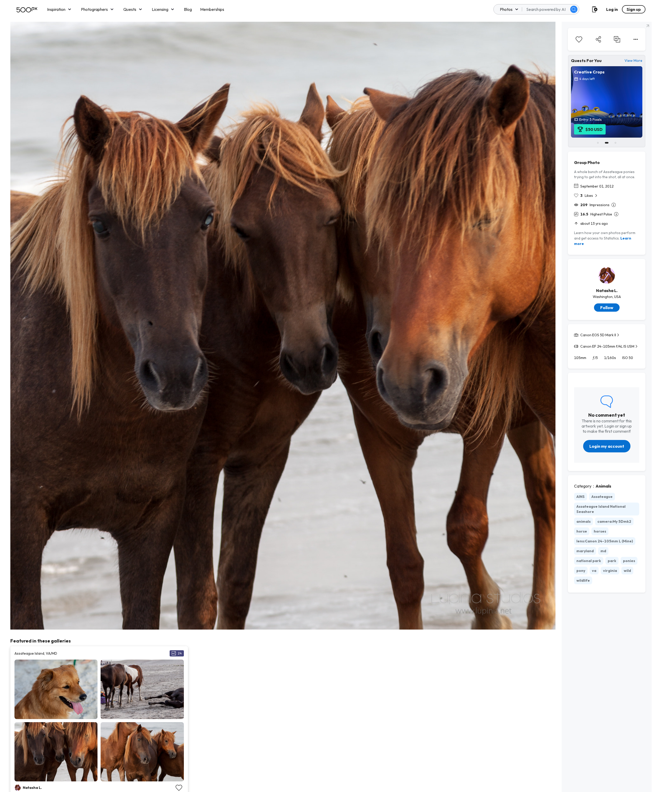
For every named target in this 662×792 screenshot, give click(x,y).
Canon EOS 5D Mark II (598, 335)
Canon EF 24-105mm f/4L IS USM (607, 346)
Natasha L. (607, 290)
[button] (574, 9)
